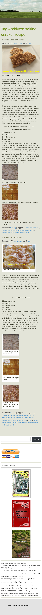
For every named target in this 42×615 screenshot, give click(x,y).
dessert (35, 573)
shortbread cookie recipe (21, 585)
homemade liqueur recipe (10, 579)
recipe (30, 420)
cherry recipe (12, 568)
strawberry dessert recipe (11, 591)
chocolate (28, 568)
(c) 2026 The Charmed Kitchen (18, 605)
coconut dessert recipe (16, 418)
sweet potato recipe (16, 593)
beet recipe (17, 563)
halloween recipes (16, 576)
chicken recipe (21, 568)
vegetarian (4, 595)
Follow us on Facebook (8, 465)
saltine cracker (7, 422)
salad (24, 582)
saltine (35, 420)
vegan (36, 593)
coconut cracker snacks (26, 230)
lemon (21, 579)
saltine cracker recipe (22, 232)
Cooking (13, 228)
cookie (3, 574)
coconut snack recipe (20, 420)
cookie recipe (8, 574)
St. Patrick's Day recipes (19, 588)
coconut (26, 413)
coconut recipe (29, 418)
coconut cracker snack (9, 230)
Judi (29, 43)
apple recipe (4, 563)
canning (4, 568)
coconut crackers (8, 232)
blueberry (24, 563)
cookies (15, 574)
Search (36, 439)
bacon (11, 563)
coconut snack (7, 420)
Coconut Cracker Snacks (13, 40)
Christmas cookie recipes (28, 570)
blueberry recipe (25, 565)
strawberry (34, 588)
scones (11, 586)
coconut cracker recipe (31, 228)
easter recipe (5, 576)
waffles (11, 595)
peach (25, 578)
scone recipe (4, 585)
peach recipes (6, 583)
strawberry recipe (29, 591)
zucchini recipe (20, 595)
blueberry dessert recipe (10, 565)
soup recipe (4, 588)
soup (31, 586)
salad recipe (30, 582)
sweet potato (5, 593)
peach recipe (32, 579)
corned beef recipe (24, 574)
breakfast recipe (35, 565)
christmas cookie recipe (10, 570)
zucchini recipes (32, 595)
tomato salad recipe (29, 593)
